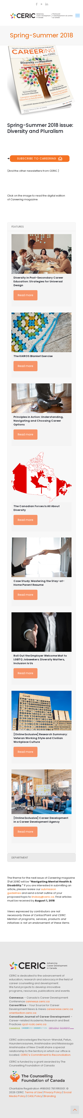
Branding (50, 1096)
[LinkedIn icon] (46, 4)
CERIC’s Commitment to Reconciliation (46, 1055)
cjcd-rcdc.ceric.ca (34, 1024)
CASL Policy (34, 1096)
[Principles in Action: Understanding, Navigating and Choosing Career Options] (41, 398)
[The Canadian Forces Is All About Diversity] (41, 477)
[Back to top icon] (75, 1110)
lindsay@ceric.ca (43, 897)
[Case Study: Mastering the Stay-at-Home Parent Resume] (41, 557)
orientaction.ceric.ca (22, 1013)
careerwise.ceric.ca (60, 1009)
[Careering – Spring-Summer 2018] (41, 80)
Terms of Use (33, 1092)
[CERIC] (41, 16)
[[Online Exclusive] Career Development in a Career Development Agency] (41, 791)
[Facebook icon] (36, 4)
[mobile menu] (77, 15)
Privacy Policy (53, 1092)
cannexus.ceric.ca (38, 1001)
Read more (25, 295)
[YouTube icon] (41, 4)
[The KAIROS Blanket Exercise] (41, 332)
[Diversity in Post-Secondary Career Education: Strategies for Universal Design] (41, 254)
